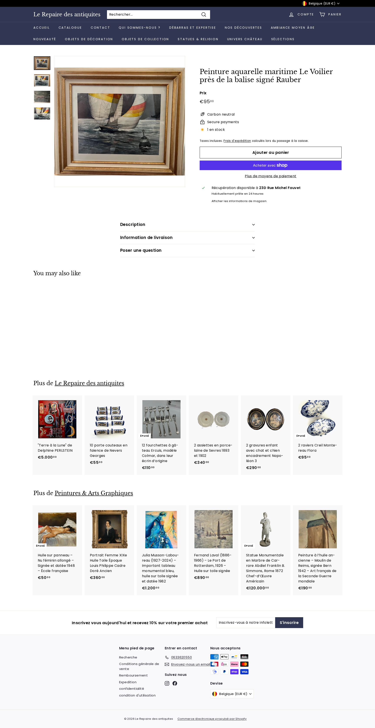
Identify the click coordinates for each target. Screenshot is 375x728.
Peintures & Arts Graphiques (94, 493)
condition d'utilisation (137, 695)
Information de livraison (146, 237)
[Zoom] (119, 121)
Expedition (128, 682)
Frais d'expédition (237, 141)
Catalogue (70, 27)
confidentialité (131, 688)
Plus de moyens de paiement (270, 176)
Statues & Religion (198, 39)
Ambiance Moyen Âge (293, 27)
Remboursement (133, 675)
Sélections (283, 39)
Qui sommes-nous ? (140, 27)
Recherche (128, 657)
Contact (100, 27)
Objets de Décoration (89, 39)
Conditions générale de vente (139, 666)
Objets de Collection (145, 39)
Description (132, 224)
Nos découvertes (243, 27)
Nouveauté (44, 39)
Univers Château (245, 39)
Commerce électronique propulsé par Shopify (212, 719)
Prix (203, 93)
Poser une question (141, 250)
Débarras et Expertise (192, 27)
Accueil (41, 27)
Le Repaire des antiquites (66, 15)
